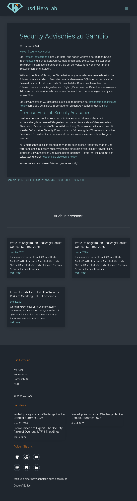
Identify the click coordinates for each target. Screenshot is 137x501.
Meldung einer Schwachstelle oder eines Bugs (40, 479)
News (23, 51)
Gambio (11, 180)
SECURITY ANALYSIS (44, 180)
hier (105, 105)
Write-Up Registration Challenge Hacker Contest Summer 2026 (39, 416)
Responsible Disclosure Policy (59, 156)
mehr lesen (15, 272)
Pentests (30, 60)
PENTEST (24, 180)
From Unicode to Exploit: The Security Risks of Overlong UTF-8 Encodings (38, 430)
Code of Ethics (22, 485)
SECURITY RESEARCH (71, 180)
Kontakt (18, 369)
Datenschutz (21, 379)
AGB (16, 384)
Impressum (20, 374)
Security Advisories (39, 51)
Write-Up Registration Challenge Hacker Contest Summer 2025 (97, 416)
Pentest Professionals (36, 56)
